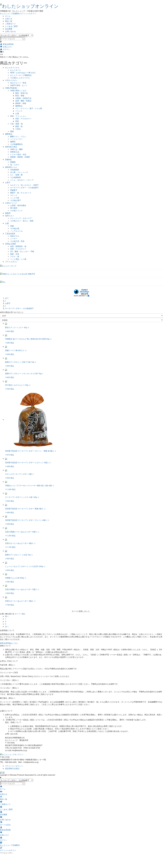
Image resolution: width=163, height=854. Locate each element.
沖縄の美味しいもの (18, 90)
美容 (17, 121)
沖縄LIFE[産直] (11, 88)
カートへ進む (20, 613)
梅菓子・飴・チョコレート (21, 192)
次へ (7, 626)
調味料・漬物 (20, 103)
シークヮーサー (16, 139)
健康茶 (13, 141)
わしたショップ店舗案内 (10, 13)
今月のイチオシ (11, 80)
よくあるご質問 (11, 26)
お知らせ (8, 18)
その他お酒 (14, 228)
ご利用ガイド (10, 23)
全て (7, 298)
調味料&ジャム (11, 167)
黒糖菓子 (13, 190)
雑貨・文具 (14, 254)
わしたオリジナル (12, 67)
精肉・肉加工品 (21, 93)
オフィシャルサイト (28, 13)
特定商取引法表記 (12, 768)
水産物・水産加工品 (23, 98)
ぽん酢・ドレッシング (19, 172)
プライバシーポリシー (14, 766)
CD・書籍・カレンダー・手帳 (22, 251)
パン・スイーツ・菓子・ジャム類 (28, 108)
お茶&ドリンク (11, 203)
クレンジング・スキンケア (21, 218)
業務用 (7, 213)
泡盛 (12, 226)
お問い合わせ (10, 31)
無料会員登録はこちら (9, 643)
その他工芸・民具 (17, 241)
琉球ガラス (14, 236)
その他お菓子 (15, 200)
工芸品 (18, 128)
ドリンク (18, 111)
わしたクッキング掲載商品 (21, 75)
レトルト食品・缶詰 (18, 154)
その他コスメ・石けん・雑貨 (21, 220)
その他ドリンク (16, 210)
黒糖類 (13, 162)
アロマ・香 (14, 256)
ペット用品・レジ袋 (18, 259)
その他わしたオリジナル (20, 77)
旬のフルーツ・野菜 (18, 82)
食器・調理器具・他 (18, 246)
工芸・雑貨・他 (16, 123)
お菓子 (7, 182)
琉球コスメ (9, 215)
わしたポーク (15, 70)
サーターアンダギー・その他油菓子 (24, 187)
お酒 (17, 113)
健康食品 (18, 105)
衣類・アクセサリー (23, 118)
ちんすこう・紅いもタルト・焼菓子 (24, 185)
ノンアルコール (16, 231)
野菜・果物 (19, 95)
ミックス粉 (14, 197)
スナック (13, 195)
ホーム (7, 16)
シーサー (13, 238)
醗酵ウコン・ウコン (18, 136)
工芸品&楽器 (10, 233)
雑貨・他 (18, 126)
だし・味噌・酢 (16, 174)
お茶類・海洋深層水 (18, 205)
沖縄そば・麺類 (16, 149)
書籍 (12, 131)
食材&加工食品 (11, 146)
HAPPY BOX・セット (18, 85)
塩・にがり (14, 164)
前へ (7, 616)
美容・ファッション (18, 116)
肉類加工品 (14, 151)
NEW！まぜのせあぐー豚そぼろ (23, 72)
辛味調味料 (14, 169)
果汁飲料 (13, 208)
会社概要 (8, 28)
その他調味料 (15, 177)
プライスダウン (11, 261)
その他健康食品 (16, 144)
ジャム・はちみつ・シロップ (21, 180)
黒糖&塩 (8, 159)
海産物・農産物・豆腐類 (20, 157)
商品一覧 (8, 21)
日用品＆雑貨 (10, 243)
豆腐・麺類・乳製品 (23, 100)
